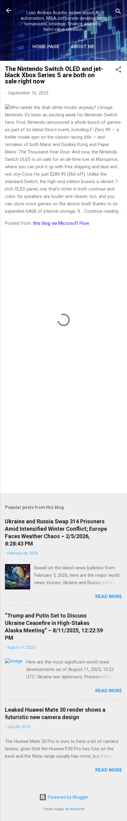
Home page (45, 46)
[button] (118, 70)
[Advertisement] (63, 440)
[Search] (118, 12)
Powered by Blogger (67, 797)
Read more (108, 596)
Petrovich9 (77, 809)
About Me (83, 46)
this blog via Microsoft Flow (61, 223)
